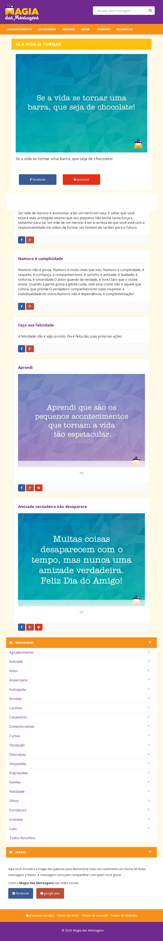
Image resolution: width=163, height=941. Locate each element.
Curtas (14, 735)
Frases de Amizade (95, 915)
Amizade (68, 29)
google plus (51, 893)
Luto (13, 828)
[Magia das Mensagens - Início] (22, 12)
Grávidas (16, 819)
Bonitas (15, 698)
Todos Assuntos (22, 838)
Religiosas (125, 29)
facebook (22, 893)
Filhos (14, 800)
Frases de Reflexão (124, 915)
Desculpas (17, 754)
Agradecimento (19, 29)
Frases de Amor (68, 915)
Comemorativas (21, 726)
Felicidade (17, 791)
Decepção (17, 745)
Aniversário (47, 29)
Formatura (17, 810)
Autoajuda (17, 689)
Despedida (17, 763)
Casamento (18, 717)
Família (14, 782)
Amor (85, 29)
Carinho (15, 708)
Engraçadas (18, 773)
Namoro (103, 29)
